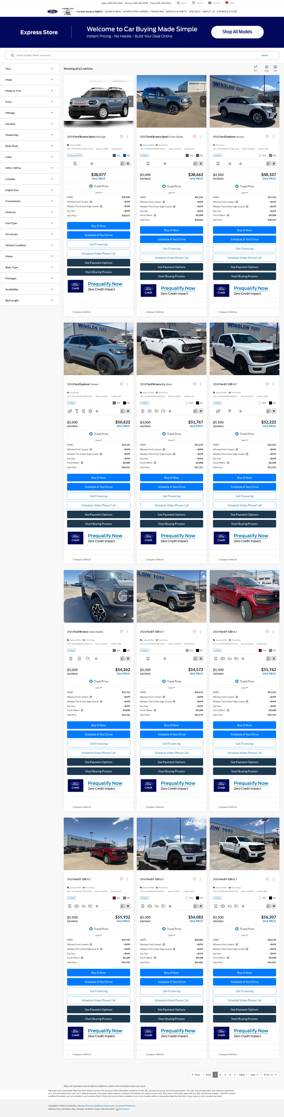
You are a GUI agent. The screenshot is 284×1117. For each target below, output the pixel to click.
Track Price (101, 186)
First (196, 1074)
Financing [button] (157, 11)
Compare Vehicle (82, 311)
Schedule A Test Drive (99, 235)
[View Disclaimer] (92, 163)
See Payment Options (98, 262)
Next (242, 1074)
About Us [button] (208, 11)
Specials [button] (195, 11)
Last (253, 1074)
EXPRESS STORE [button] (227, 11)
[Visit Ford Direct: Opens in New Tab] (123, 1109)
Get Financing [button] (98, 244)
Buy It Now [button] (98, 226)
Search (265, 55)
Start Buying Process (98, 272)
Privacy (89, 1106)
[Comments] (122, 163)
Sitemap (81, 1106)
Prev (207, 1074)
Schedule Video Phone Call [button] (99, 253)
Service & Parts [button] (176, 11)
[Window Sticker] (128, 163)
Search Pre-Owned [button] (136, 11)
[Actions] (127, 136)
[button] (130, 101)
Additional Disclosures (104, 1106)
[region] (98, 207)
